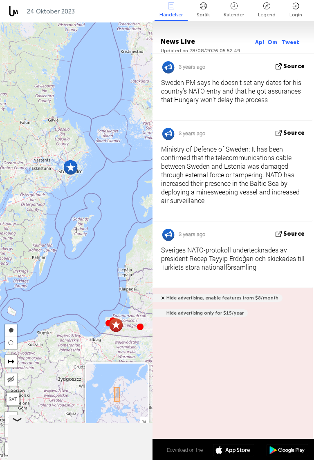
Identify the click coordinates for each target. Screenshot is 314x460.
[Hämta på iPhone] (233, 451)
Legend (267, 15)
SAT (13, 399)
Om (272, 42)
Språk (203, 15)
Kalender (234, 15)
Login (295, 15)
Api (259, 42)
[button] (140, 327)
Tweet (290, 42)
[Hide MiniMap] (144, 421)
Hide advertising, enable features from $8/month (222, 298)
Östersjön (98, 11)
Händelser (171, 15)
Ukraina (138, 11)
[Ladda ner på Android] (287, 451)
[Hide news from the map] (11, 379)
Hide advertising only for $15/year (205, 313)
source (294, 66)
